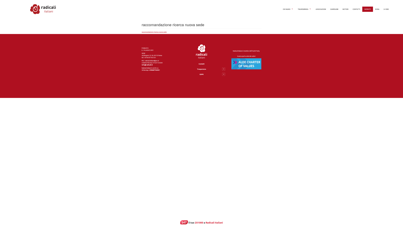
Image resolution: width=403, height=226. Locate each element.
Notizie (345, 9)
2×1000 (386, 9)
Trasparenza (303, 9)
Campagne (334, 9)
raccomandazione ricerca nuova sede (154, 32)
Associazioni (321, 9)
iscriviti (367, 9)
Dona (377, 9)
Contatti (201, 64)
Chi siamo (286, 9)
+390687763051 (154, 70)
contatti (356, 9)
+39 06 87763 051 (150, 57)
